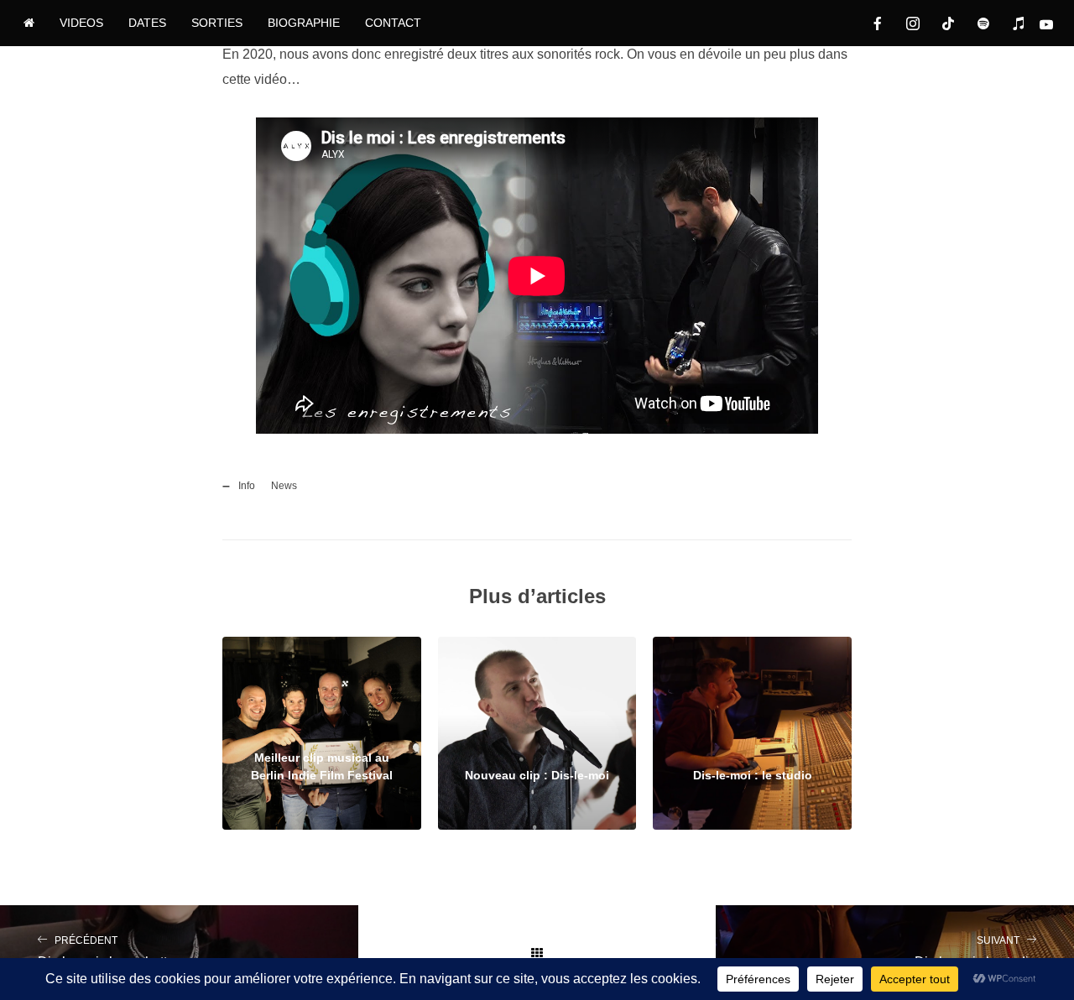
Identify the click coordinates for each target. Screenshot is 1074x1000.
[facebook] (877, 23)
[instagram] (912, 23)
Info (246, 486)
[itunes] (1018, 23)
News (284, 486)
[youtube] (1053, 24)
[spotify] (983, 23)
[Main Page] (537, 953)
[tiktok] (948, 23)
